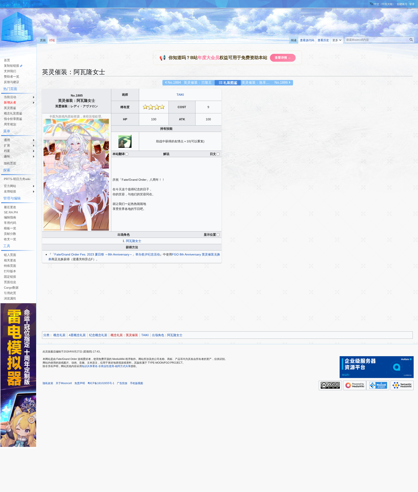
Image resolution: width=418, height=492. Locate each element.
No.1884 (174, 82)
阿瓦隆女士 (133, 241)
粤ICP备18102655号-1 (101, 383)
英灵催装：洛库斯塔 (257, 82)
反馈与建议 (11, 82)
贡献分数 (10, 233)
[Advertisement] (172, 297)
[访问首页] (17, 27)
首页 (7, 60)
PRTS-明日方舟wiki (17, 179)
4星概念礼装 (77, 335)
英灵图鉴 (10, 108)
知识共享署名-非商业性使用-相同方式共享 (106, 366)
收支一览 (10, 239)
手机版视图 (136, 383)
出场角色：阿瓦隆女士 (167, 335)
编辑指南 (10, 217)
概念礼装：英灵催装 (124, 335)
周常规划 (10, 124)
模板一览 (10, 228)
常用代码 (10, 223)
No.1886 (281, 82)
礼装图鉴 (230, 83)
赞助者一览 (11, 76)
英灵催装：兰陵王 (198, 82)
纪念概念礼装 (98, 335)
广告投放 (122, 383)
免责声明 (79, 383)
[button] (337, 39)
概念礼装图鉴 (13, 113)
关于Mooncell (64, 383)
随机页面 (10, 163)
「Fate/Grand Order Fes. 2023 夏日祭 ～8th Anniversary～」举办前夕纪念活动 (105, 254)
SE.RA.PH (11, 212)
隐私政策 (48, 383)
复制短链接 (11, 65)
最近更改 (10, 207)
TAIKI (180, 94)
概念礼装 (59, 335)
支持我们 (10, 71)
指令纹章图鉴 (13, 119)
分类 (46, 335)
